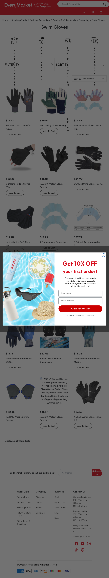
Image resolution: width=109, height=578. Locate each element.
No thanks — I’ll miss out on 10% (80, 315)
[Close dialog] (103, 255)
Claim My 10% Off (80, 308)
